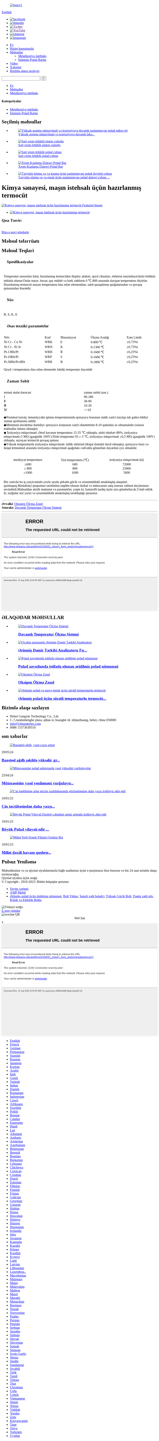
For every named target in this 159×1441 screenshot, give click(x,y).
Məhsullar (16, 52)
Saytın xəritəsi (19, 888)
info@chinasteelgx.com (25, 723)
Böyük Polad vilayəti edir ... (25, 829)
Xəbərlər (15, 67)
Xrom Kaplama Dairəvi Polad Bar (40, 166)
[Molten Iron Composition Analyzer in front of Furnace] (55, 642)
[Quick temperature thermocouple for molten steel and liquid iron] (62, 690)
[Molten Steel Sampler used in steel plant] (58, 658)
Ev (12, 45)
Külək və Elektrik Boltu (25, 900)
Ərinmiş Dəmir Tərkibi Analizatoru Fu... (52, 650)
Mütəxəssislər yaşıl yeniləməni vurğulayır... (38, 783)
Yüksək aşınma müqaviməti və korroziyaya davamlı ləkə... (56, 134)
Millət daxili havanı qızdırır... (26, 852)
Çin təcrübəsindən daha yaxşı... (28, 806)
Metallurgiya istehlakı (32, 56)
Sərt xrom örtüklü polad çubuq (38, 156)
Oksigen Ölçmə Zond (28, 504)
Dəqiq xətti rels (143, 896)
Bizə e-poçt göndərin (15, 232)
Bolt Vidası (70, 896)
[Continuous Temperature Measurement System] (43, 626)
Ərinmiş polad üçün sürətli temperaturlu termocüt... (62, 698)
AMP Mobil (18, 892)
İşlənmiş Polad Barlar (32, 59)
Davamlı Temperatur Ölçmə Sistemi (38, 507)
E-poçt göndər (11, 910)
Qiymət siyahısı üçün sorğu (19, 878)
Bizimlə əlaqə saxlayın (24, 71)
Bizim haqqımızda (22, 48)
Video (14, 63)
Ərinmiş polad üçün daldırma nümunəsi (35, 896)
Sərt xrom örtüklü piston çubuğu (39, 145)
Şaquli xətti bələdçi (92, 896)
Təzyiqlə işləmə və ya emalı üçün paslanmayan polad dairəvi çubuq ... (64, 177)
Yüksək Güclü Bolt (118, 896)
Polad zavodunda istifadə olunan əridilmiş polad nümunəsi (68, 666)
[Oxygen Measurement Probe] (34, 674)
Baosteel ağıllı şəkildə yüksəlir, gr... (31, 760)
